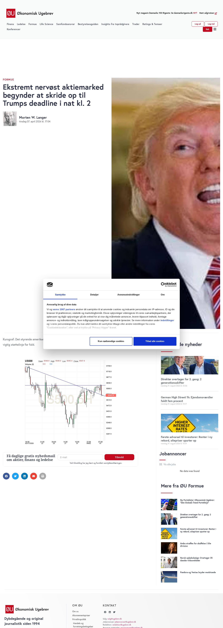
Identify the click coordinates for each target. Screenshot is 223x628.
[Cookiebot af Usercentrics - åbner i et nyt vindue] (163, 284)
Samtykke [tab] (60, 294)
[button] (215, 29)
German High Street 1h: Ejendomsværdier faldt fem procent (187, 399)
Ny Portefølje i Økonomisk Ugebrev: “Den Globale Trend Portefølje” (197, 501)
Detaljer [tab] (94, 294)
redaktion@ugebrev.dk (121, 624)
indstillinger (167, 320)
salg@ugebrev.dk (115, 619)
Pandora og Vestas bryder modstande (198, 572)
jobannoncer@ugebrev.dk (125, 622)
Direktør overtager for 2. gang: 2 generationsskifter (181, 380)
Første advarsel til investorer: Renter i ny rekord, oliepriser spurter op (186, 438)
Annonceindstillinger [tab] (128, 294)
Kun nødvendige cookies (111, 341)
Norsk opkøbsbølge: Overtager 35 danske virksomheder (196, 559)
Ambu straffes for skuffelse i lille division (195, 544)
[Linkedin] (109, 612)
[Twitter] (114, 612)
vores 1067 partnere (64, 309)
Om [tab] (163, 294)
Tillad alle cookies (154, 341)
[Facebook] (105, 612)
